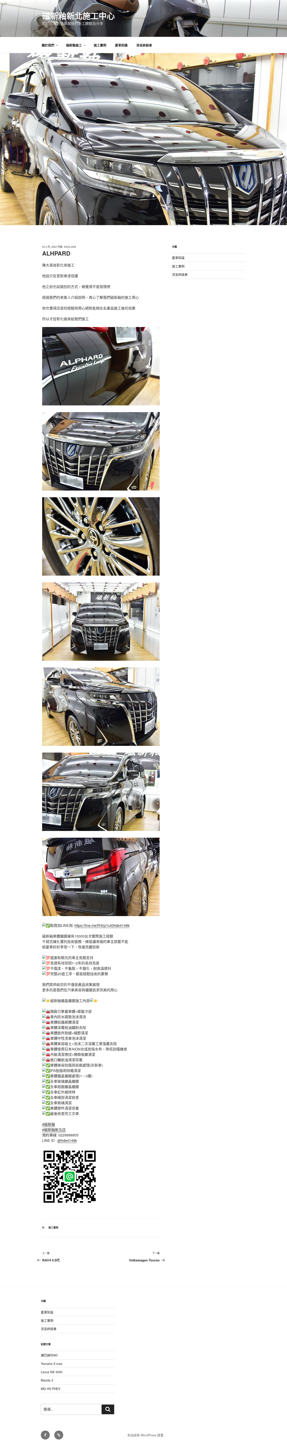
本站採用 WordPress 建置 (145, 1435)
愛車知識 (121, 45)
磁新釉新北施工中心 (78, 16)
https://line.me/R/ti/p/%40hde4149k (102, 925)
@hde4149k (67, 1140)
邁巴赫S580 (49, 1355)
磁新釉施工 (74, 45)
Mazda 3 (47, 1380)
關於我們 (48, 45)
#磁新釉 (48, 1124)
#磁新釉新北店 (54, 1129)
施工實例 (100, 45)
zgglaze (70, 246)
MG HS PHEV (50, 1388)
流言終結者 (144, 45)
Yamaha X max (51, 1363)
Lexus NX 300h (52, 1372)
